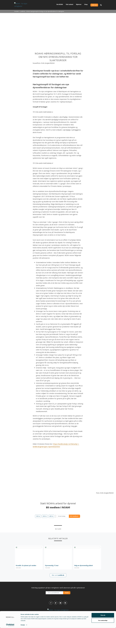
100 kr (38, 516)
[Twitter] (55, 603)
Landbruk (22, 11)
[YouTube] (60, 603)
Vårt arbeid (69, 4)
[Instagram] (65, 603)
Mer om (58, 575)
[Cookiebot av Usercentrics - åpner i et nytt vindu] (10, 625)
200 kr (45, 516)
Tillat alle (102, 615)
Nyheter (78, 4)
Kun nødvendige (102, 620)
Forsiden (16, 11)
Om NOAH (59, 4)
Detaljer (23, 625)
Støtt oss (94, 5)
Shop (86, 4)
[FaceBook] (51, 603)
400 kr (51, 516)
